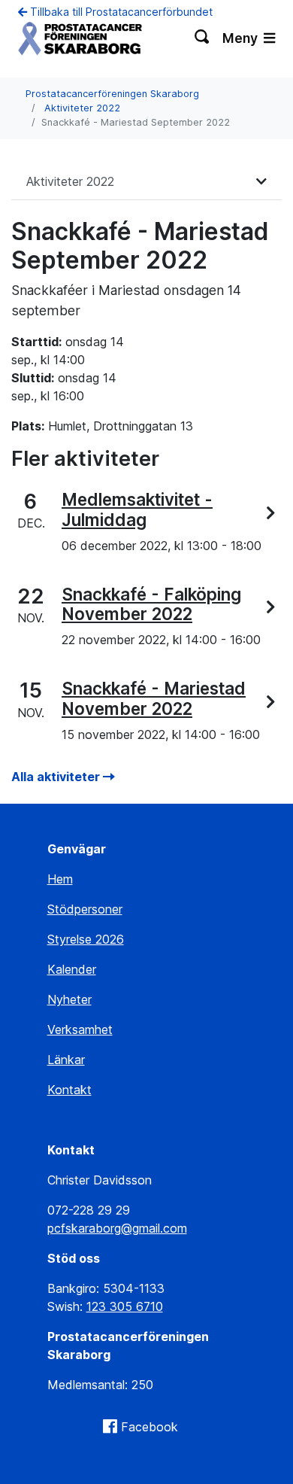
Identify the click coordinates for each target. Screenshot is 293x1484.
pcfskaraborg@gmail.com (117, 1228)
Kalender (71, 969)
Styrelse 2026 (85, 939)
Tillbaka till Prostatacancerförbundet (120, 11)
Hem (60, 878)
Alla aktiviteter (57, 776)
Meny (241, 38)
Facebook (149, 1426)
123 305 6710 (124, 1306)
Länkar (66, 1059)
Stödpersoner (84, 909)
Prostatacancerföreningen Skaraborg (112, 93)
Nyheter (69, 999)
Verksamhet (80, 1029)
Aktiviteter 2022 (82, 108)
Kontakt (69, 1089)
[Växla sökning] (202, 38)
